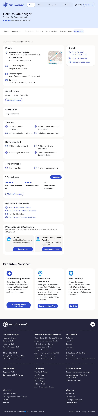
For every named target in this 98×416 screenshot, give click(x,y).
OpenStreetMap (53, 63)
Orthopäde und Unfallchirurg (76, 353)
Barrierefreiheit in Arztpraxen (13, 375)
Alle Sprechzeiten (14, 100)
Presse (5, 400)
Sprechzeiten (17, 31)
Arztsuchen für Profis (73, 380)
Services (39, 31)
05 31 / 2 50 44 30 (79, 55)
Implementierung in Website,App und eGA (76, 376)
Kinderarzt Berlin (9, 344)
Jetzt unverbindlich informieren (18, 305)
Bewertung (78, 31)
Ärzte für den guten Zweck (44, 387)
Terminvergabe (66, 31)
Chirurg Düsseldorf (10, 353)
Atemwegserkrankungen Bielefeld (46, 353)
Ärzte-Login (23, 249)
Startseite (6, 42)
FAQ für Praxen (39, 375)
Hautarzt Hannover (10, 350)
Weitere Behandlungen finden (45, 359)
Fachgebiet (29, 31)
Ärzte (31, 5)
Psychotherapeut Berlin (11, 347)
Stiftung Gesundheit (10, 394)
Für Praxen (89, 5)
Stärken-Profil (39, 384)
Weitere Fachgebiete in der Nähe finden (80, 359)
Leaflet (52, 62)
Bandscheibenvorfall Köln (43, 347)
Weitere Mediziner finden (12, 359)
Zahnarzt (69, 344)
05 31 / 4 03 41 (78, 52)
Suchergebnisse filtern (48, 306)
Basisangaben (39, 378)
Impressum (70, 394)
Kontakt (6, 403)
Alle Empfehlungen (14, 194)
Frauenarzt (70, 350)
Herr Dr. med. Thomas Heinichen (22, 217)
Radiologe (69, 338)
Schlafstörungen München (43, 344)
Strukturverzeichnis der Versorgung (78, 372)
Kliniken (40, 5)
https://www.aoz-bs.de (81, 62)
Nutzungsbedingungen (74, 400)
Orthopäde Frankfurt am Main (14, 356)
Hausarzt (69, 347)
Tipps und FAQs (9, 372)
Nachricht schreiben (52, 249)
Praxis (6, 31)
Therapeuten (52, 5)
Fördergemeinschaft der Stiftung (15, 397)
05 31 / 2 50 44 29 (79, 58)
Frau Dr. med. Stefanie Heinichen (22, 211)
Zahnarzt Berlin (8, 341)
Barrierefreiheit (51, 31)
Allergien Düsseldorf (41, 350)
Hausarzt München (9, 338)
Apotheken (66, 5)
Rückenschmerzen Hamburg (44, 356)
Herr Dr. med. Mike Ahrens (20, 207)
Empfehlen (56, 177)
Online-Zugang (39, 381)
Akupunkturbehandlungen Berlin (46, 341)
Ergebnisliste (16, 42)
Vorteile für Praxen (41, 372)
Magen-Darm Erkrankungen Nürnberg (48, 338)
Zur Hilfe (73, 306)
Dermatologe (70, 356)
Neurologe (69, 341)
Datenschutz (70, 397)
